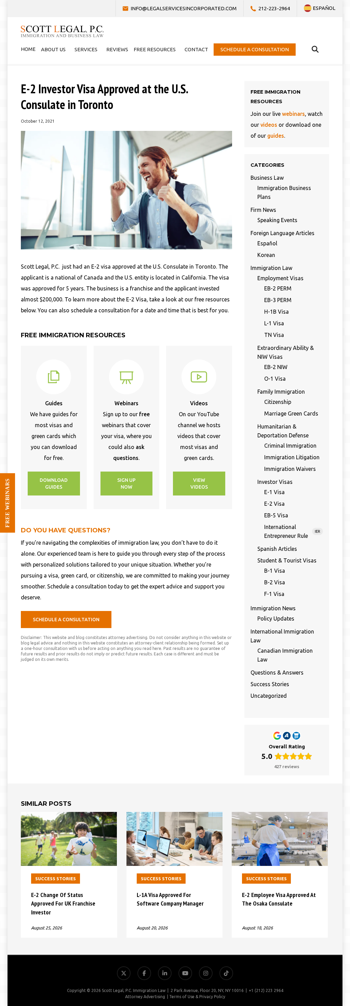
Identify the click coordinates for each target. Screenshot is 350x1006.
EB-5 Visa (276, 515)
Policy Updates (275, 618)
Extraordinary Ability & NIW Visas (285, 352)
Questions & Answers (277, 672)
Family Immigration (281, 392)
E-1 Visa (274, 492)
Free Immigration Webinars (308, 931)
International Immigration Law (282, 635)
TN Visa (274, 335)
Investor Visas (275, 482)
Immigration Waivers (290, 469)
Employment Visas (280, 278)
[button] (54, 483)
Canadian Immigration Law (285, 655)
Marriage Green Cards (291, 413)
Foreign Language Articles (282, 233)
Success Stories (270, 684)
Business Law (267, 178)
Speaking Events (277, 220)
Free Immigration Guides (312, 948)
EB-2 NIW (275, 367)
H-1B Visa (276, 312)
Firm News (263, 210)
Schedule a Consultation (313, 964)
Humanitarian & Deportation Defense (283, 430)
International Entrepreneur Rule (292, 531)
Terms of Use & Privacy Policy (197, 996)
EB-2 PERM (278, 288)
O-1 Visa (275, 379)
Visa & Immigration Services (308, 898)
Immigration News (273, 608)
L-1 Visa (274, 323)
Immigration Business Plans (284, 192)
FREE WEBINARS (7, 503)
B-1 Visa (274, 571)
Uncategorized (269, 696)
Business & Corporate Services (305, 915)
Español (267, 243)
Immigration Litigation (292, 457)
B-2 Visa (274, 582)
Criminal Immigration (290, 446)
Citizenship (277, 402)
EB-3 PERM (278, 300)
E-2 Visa (274, 504)
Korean (266, 255)
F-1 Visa (274, 594)
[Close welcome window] (343, 875)
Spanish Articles (277, 549)
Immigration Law (271, 268)
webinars (293, 114)
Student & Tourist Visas (287, 560)
